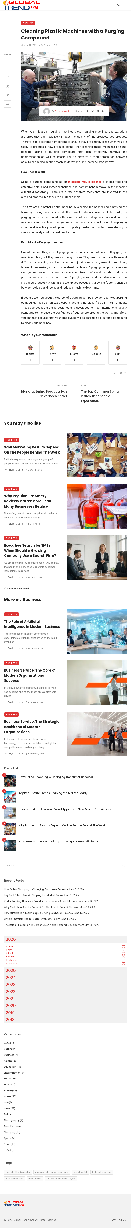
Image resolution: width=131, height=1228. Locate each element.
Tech (7, 1144)
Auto (7, 1043)
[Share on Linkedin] (7, 104)
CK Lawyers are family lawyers (61, 1179)
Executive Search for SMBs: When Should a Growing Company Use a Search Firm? (30, 550)
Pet (6, 1114)
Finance (8, 1084)
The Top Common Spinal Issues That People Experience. (100, 396)
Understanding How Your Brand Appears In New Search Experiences (65, 809)
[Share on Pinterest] (7, 95)
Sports (8, 1138)
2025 (11, 970)
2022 (11, 992)
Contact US (119, 1219)
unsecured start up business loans (51, 1172)
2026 (11, 939)
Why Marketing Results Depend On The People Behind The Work (32, 450)
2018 (10, 1020)
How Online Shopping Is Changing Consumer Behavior (56, 777)
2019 (10, 1013)
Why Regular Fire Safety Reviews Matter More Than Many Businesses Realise (27, 501)
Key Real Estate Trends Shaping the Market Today (53, 793)
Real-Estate (11, 1126)
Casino (8, 1060)
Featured (9, 1078)
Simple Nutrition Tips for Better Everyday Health (32, 919)
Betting (8, 1049)
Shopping (9, 1132)
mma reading (34, 1179)
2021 (10, 998)
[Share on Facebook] (7, 77)
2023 (11, 984)
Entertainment (12, 1072)
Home (7, 1096)
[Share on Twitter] (7, 86)
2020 (11, 1005)
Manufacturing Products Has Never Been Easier (44, 393)
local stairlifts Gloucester (18, 1172)
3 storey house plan (101, 1172)
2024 (11, 977)
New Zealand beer (14, 1179)
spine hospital (80, 1172)
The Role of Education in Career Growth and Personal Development (44, 925)
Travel (7, 1150)
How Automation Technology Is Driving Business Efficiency (59, 841)
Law (6, 1102)
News (7, 1108)
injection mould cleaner (84, 182)
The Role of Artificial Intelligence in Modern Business (32, 624)
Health (8, 1090)
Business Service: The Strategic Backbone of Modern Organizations (32, 726)
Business (28, 23)
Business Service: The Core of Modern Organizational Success (30, 675)
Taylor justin (62, 111)
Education (10, 1066)
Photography (11, 1120)
